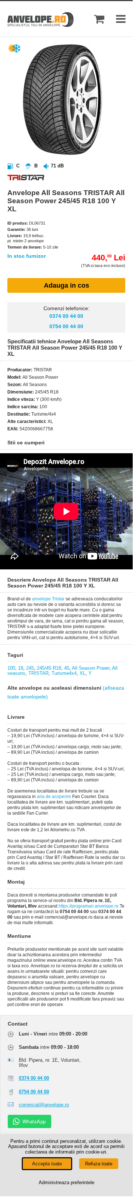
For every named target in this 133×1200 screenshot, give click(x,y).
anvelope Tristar (48, 598)
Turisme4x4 (64, 673)
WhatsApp (34, 1121)
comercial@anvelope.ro (44, 1104)
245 (30, 668)
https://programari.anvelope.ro (89, 906)
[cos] (99, 19)
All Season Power (90, 668)
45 (66, 668)
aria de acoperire (54, 796)
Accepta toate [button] (47, 1163)
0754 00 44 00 (66, 326)
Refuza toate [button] (98, 1163)
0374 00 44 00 (66, 316)
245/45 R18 (49, 668)
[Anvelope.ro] (40, 25)
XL (82, 673)
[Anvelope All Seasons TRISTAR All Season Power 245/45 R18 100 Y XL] (73, 153)
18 (20, 668)
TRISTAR (38, 673)
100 (11, 668)
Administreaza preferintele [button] (66, 1182)
